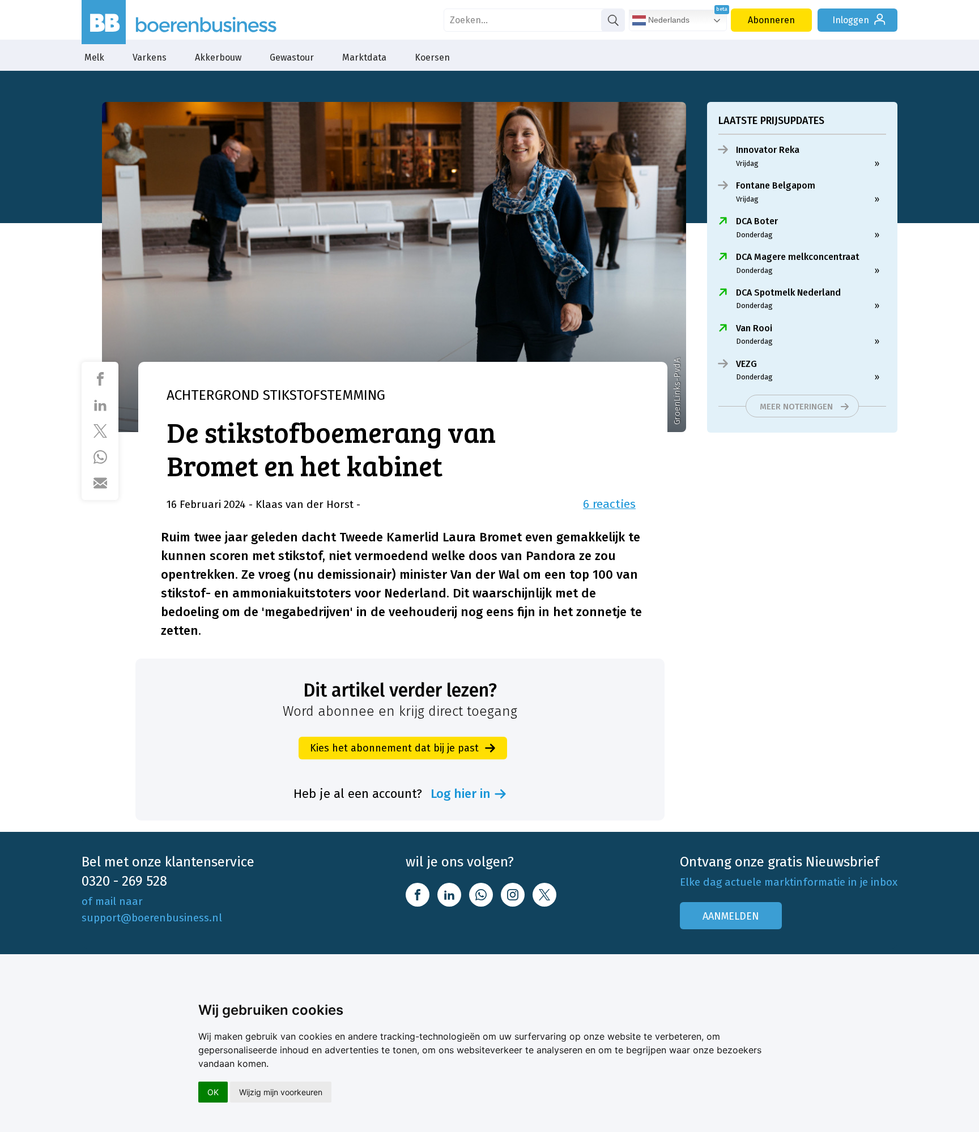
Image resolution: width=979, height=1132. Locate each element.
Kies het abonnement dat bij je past (394, 748)
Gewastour (292, 57)
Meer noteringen (796, 406)
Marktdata (364, 57)
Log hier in (461, 794)
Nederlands (667, 19)
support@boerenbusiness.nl (152, 917)
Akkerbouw (218, 57)
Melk (94, 57)
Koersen (432, 57)
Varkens (150, 57)
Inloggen (850, 20)
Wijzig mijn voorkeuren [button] (280, 1092)
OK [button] (213, 1092)
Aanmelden (731, 916)
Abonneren (771, 20)
